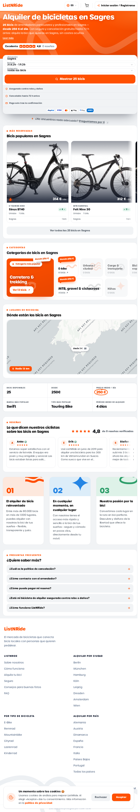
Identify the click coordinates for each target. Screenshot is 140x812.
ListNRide (14, 629)
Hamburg (79, 675)
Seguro (8, 681)
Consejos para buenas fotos (22, 687)
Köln (76, 681)
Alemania (79, 722)
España (78, 741)
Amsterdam (81, 699)
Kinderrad (10, 753)
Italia (76, 753)
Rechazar (101, 797)
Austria (78, 728)
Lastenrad (10, 747)
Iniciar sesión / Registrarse (118, 5)
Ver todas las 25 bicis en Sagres (70, 230)
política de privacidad (38, 803)
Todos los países (84, 771)
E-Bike (8, 722)
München (79, 668)
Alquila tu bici (13, 675)
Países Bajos (81, 759)
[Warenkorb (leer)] (86, 5)
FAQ (6, 693)
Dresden (78, 693)
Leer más (8, 38)
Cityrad (8, 741)
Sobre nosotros (14, 662)
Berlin (77, 662)
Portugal (79, 765)
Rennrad (9, 728)
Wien (76, 705)
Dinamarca (80, 735)
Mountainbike (13, 735)
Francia (78, 747)
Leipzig (77, 687)
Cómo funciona (14, 668)
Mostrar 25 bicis (72, 79)
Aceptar (121, 797)
